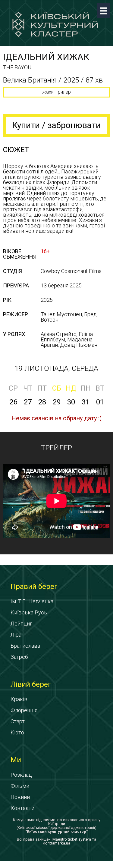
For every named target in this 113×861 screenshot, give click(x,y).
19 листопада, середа (56, 368)
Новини (20, 797)
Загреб (19, 657)
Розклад (21, 775)
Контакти (22, 808)
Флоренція (24, 710)
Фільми (20, 786)
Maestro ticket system (71, 839)
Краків (19, 699)
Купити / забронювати (56, 125)
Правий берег (34, 586)
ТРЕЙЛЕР (56, 448)
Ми (16, 760)
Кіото (17, 732)
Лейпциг (21, 623)
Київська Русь (29, 612)
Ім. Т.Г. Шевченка (32, 601)
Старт (18, 721)
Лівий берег (31, 684)
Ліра (16, 635)
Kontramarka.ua (56, 843)
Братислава (25, 646)
